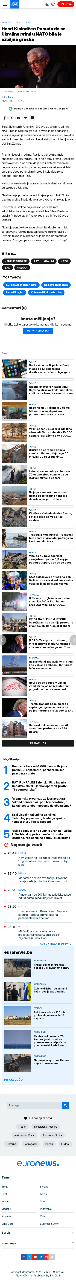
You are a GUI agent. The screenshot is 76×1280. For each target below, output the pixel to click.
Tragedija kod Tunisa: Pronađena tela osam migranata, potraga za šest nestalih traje (51, 538)
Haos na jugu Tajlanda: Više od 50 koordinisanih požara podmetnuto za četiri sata (49, 411)
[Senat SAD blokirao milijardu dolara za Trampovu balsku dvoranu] (73, 640)
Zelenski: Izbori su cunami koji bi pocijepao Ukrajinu (50, 990)
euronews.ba (18, 952)
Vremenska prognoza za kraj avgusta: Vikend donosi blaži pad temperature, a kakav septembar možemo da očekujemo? (41, 802)
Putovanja (46, 1208)
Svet (18, 22)
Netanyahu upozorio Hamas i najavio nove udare (52, 1062)
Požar (22, 1126)
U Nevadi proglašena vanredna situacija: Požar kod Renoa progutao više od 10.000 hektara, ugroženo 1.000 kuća (49, 601)
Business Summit (49, 1223)
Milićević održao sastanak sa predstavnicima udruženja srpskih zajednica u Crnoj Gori (39, 935)
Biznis (43, 1193)
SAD (7, 267)
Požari (49, 1143)
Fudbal (65, 1143)
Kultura (6, 1201)
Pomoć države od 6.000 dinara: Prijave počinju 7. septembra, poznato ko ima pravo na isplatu (39, 770)
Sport (43, 1201)
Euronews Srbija (52, 1135)
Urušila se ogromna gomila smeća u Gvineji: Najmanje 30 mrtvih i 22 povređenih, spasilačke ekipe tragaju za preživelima (48, 453)
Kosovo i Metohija (56, 284)
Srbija (5, 1186)
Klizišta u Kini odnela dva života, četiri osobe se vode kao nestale (50, 517)
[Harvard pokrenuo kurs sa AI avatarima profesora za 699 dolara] (14, 728)
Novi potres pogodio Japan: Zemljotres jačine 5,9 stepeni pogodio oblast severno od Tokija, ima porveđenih (49, 686)
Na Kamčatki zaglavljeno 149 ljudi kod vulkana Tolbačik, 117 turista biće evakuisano (51, 665)
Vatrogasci (31, 1143)
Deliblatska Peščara (45, 1126)
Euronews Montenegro (21, 284)
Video (43, 1216)
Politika (23, 926)
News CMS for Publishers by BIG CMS (38, 1275)
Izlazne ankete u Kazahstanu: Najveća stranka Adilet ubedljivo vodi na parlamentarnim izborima (51, 390)
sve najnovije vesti (54, 944)
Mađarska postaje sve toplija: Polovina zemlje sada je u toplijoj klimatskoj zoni (42, 879)
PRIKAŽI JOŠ (12, 1079)
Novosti (23, 890)
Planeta (34, 595)
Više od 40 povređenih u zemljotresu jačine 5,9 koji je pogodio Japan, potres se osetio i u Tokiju (51, 559)
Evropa (38, 1008)
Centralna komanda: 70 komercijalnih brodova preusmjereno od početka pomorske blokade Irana (50, 1041)
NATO (64, 261)
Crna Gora (7, 1223)
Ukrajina (11, 1143)
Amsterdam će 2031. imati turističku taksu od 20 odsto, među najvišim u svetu (44, 896)
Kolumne (6, 1216)
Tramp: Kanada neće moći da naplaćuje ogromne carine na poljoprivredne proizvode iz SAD (51, 707)
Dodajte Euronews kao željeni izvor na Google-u (41, 108)
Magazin (6, 1208)
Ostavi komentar (38, 330)
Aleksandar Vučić (24, 1135)
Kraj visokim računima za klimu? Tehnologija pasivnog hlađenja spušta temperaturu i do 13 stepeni (38, 818)
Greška (22, 267)
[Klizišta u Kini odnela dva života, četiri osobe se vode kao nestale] (14, 517)
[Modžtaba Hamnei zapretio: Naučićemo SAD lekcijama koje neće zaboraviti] (3, 640)
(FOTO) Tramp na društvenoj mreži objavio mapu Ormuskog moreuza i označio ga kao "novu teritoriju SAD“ (50, 644)
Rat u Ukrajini (44, 261)
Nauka (22, 873)
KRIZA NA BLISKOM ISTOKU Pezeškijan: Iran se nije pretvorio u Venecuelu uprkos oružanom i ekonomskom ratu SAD (51, 622)
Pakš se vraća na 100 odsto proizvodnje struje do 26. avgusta (51, 1015)
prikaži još (38, 743)
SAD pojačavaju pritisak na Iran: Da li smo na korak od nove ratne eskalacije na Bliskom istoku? (51, 580)
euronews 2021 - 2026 (37, 1271)
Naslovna (6, 22)
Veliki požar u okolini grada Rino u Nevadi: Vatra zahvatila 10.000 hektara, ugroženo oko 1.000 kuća (50, 432)
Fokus (28, 22)
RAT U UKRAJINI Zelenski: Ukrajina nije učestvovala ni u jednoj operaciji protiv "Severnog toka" (39, 786)
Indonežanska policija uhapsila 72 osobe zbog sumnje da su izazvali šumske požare (49, 474)
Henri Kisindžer (16, 261)
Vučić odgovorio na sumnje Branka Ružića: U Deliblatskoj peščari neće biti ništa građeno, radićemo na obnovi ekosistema (42, 834)
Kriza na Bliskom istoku (46, 292)
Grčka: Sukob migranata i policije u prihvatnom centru (51, 966)
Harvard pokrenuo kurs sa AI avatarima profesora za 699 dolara (48, 728)
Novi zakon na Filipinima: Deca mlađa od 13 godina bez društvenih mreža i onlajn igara (49, 369)
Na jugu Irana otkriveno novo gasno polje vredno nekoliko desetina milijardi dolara (48, 496)
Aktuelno (40, 960)
